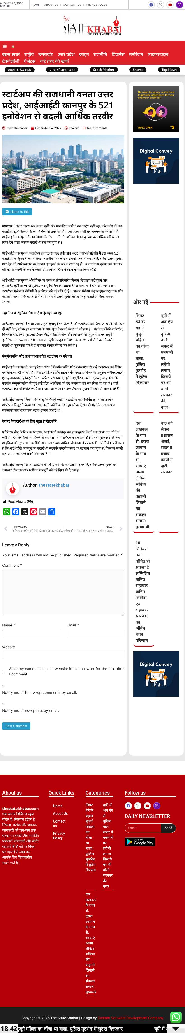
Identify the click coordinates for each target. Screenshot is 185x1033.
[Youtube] (170, 4)
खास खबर (11, 54)
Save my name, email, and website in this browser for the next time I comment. (66, 671)
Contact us (72, 5)
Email (73, 625)
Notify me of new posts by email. (30, 710)
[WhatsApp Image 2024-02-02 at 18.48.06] (156, 182)
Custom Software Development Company (131, 1018)
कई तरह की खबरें (54, 61)
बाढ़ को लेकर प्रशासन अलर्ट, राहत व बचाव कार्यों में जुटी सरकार (167, 447)
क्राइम (84, 54)
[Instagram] (179, 4)
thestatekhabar (54, 485)
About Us (51, 5)
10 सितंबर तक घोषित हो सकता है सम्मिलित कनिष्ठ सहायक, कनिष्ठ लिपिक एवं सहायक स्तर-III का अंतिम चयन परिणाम (143, 591)
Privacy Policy (96, 5)
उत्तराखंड (45, 54)
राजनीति (100, 54)
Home (35, 5)
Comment (12, 565)
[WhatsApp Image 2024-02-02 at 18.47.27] (156, 130)
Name (8, 625)
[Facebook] (151, 4)
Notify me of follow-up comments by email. (39, 692)
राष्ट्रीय (29, 54)
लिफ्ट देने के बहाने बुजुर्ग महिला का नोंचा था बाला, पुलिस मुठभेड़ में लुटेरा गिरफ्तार (91, 837)
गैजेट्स (29, 61)
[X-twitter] (160, 4)
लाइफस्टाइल (158, 54)
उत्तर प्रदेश (66, 54)
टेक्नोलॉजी (10, 61)
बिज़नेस (118, 54)
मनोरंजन (136, 54)
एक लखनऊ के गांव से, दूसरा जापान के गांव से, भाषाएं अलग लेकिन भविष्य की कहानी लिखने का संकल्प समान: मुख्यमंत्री (92, 943)
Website (9, 647)
